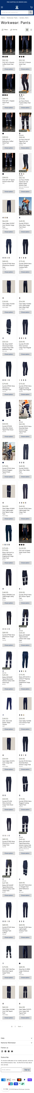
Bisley (4, 560)
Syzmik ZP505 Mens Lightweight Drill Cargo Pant (25, 510)
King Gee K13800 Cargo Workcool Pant (24, 971)
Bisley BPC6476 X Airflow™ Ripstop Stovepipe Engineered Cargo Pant (24, 680)
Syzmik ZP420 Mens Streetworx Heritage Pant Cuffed (8, 930)
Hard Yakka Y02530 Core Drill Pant (8, 305)
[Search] (30, 12)
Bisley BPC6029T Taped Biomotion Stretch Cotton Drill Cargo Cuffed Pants (25, 844)
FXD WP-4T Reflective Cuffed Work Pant (7, 141)
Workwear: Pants (12, 18)
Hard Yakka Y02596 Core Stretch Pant (25, 722)
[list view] (31, 30)
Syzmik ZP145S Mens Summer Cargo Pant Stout (7, 803)
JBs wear (4, 351)
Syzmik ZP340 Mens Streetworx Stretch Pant (8, 265)
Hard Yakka (5, 228)
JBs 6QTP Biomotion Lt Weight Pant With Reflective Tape (25, 887)
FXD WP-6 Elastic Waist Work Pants (24, 551)
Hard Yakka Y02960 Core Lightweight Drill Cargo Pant (25, 305)
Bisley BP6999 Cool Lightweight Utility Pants (8, 596)
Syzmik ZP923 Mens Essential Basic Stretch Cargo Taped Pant (25, 429)
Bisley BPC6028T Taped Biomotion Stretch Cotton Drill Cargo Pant (8, 888)
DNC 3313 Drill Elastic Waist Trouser (7, 722)
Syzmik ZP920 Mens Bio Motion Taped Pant (25, 596)
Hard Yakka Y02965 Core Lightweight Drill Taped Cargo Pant (8, 511)
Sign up (27, 1070)
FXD (3, 66)
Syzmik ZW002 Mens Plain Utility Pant (24, 470)
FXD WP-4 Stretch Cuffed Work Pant (8, 63)
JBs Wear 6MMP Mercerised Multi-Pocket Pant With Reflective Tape (7, 346)
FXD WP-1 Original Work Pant (8, 102)
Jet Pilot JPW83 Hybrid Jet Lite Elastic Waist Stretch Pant (24, 182)
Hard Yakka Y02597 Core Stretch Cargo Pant (8, 225)
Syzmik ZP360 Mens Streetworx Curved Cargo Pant (8, 843)
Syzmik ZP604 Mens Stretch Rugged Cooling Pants (25, 265)
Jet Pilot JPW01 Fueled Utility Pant (25, 102)
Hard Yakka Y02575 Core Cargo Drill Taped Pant (25, 1011)
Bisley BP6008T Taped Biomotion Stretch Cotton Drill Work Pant (8, 680)
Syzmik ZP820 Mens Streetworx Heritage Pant (8, 388)
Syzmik (21, 228)
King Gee (21, 974)
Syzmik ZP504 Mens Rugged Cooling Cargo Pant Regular (25, 388)
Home (3, 18)
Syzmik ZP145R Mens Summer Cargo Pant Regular (25, 345)
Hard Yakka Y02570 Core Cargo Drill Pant (8, 763)
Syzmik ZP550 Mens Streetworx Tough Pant (8, 636)
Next (19, 1026)
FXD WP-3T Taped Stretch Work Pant (8, 181)
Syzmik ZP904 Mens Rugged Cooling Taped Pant (25, 803)
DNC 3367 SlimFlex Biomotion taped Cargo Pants (8, 971)
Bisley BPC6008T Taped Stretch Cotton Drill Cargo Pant (24, 637)
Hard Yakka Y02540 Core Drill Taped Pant (8, 1011)
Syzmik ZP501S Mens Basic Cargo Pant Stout (24, 225)
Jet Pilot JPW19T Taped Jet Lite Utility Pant (24, 141)
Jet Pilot (21, 104)
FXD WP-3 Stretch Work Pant (25, 63)
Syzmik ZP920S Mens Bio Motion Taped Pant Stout (7, 428)
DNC (3, 726)
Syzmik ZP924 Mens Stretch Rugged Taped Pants (8, 470)
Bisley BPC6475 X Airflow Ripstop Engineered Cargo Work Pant (8, 555)
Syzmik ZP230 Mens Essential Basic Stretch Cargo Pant (25, 763)
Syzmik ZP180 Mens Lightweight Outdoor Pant (25, 929)
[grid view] (27, 30)
